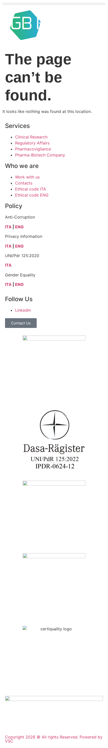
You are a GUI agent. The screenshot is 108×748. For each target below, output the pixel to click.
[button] (54, 4)
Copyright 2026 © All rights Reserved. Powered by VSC (53, 738)
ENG (19, 226)
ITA (8, 226)
